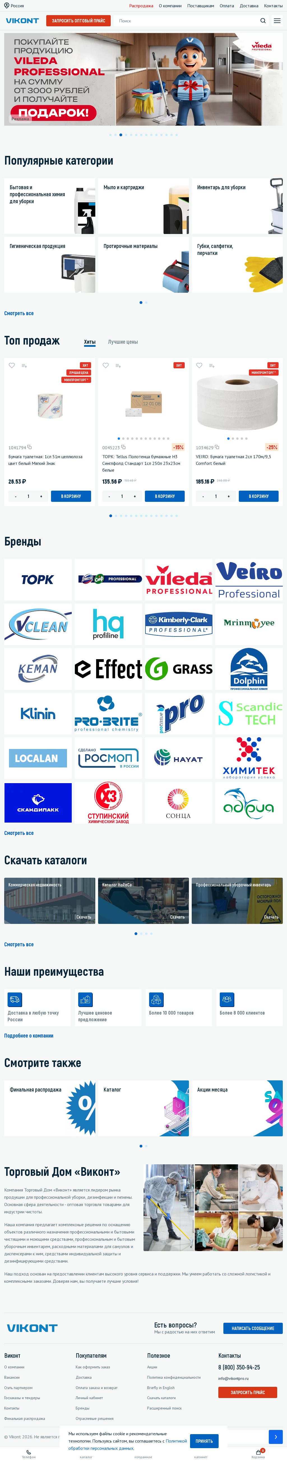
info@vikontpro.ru (233, 1378)
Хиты (90, 341)
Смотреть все (19, 313)
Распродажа (141, 5)
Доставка (249, 5)
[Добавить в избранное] (11, 365)
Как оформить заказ (93, 1366)
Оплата (227, 5)
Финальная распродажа (24, 1418)
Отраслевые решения (95, 1418)
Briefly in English (161, 1387)
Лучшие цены (123, 341)
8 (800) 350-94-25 (239, 1367)
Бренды (82, 1408)
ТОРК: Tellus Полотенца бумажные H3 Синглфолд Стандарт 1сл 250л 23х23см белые (141, 463)
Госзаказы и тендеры (22, 1397)
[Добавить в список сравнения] (24, 365)
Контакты (273, 5)
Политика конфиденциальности (174, 1377)
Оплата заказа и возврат (96, 1387)
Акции (152, 1366)
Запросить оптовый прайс (78, 20)
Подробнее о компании (28, 1035)
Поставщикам (200, 5)
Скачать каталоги (161, 1397)
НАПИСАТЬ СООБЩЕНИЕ (253, 1328)
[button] (110, 135)
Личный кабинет (89, 1397)
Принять (204, 1441)
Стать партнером (18, 1387)
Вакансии (12, 1377)
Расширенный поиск (164, 1408)
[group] (49, 901)
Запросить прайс (248, 1392)
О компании (170, 5)
